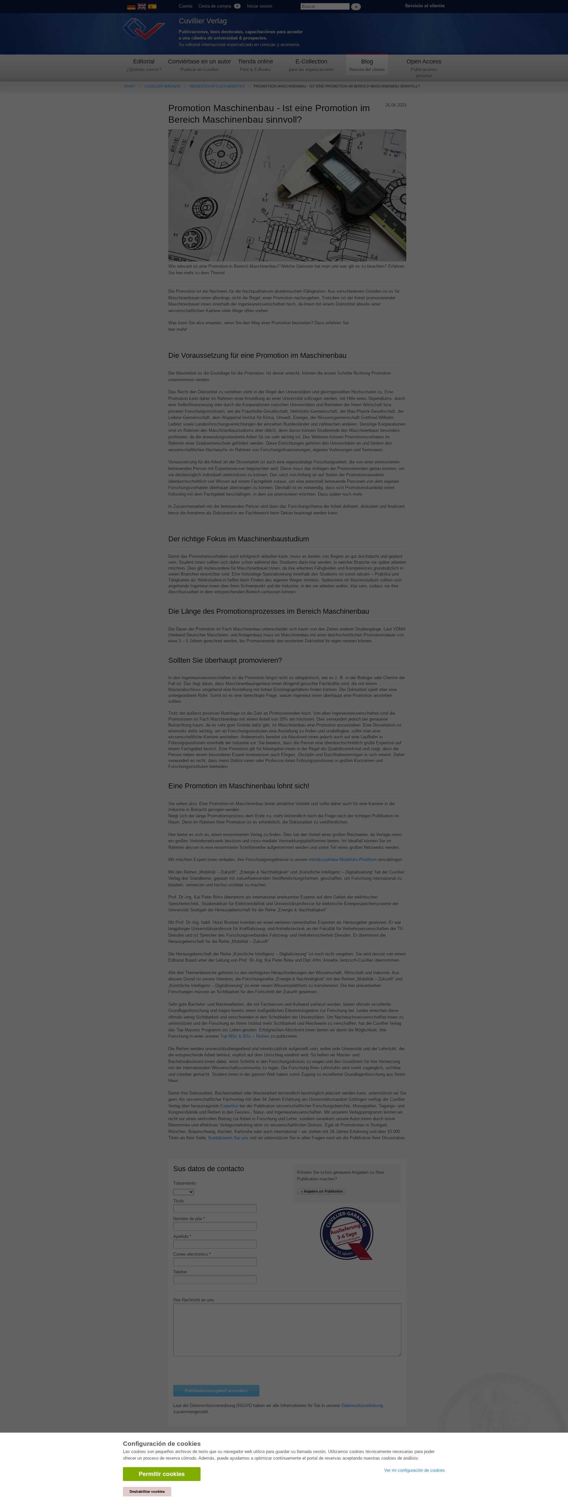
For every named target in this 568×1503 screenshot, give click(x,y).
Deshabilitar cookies (147, 1491)
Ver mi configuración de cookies (414, 1470)
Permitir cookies (162, 1473)
